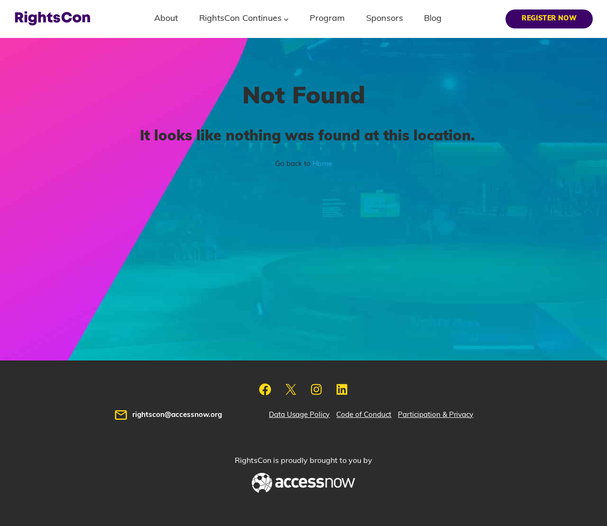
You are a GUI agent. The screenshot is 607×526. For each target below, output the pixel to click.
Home (322, 163)
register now (549, 18)
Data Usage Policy (299, 414)
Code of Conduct (363, 414)
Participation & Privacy (435, 414)
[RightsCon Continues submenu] (286, 18)
